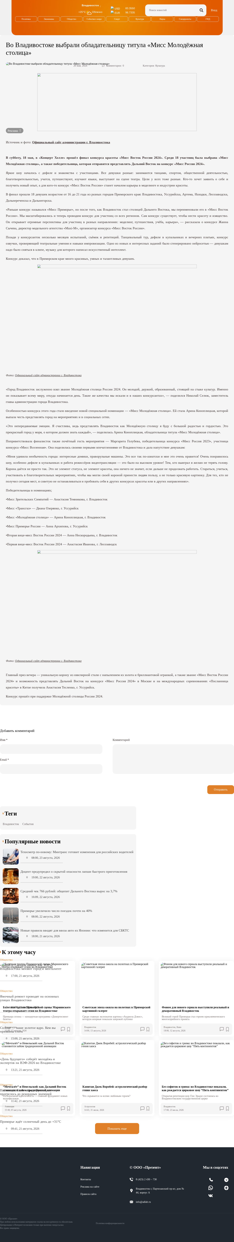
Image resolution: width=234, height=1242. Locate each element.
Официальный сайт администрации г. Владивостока (71, 142)
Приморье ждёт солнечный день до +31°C (30, 1121)
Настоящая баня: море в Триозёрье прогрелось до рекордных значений (26, 1092)
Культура (160, 65)
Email (4, 759)
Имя (3, 739)
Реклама (13, 130)
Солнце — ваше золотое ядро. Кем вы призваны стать (28, 1029)
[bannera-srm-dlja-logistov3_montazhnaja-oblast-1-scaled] (117, 102)
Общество (6, 959)
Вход (214, 10)
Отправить (220, 789)
